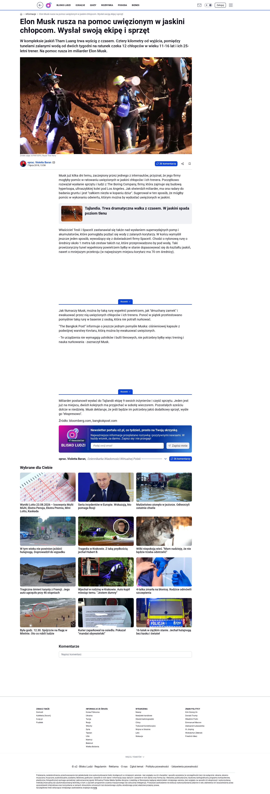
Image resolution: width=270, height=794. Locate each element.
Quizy (93, 5)
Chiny (138, 722)
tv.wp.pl (39, 719)
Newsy (138, 712)
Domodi (39, 712)
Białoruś (89, 743)
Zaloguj (220, 5)
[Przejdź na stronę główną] (40, 7)
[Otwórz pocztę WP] (199, 5)
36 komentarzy (167, 163)
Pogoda (122, 5)
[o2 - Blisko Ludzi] (51, 5)
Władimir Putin (191, 719)
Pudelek (39, 722)
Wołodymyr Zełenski (193, 733)
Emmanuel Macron (193, 722)
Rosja (88, 722)
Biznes (135, 5)
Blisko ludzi (64, 5)
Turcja (88, 719)
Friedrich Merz (191, 736)
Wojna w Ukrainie (143, 729)
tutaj (95, 788)
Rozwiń (124, 302)
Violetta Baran (43, 162)
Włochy (89, 726)
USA (88, 736)
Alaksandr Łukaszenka (194, 726)
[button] (208, 5)
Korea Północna (93, 712)
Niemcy (89, 740)
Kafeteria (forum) (43, 716)
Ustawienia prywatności (184, 766)
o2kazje (80, 5)
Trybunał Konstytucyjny (146, 726)
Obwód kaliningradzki (145, 719)
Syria (88, 729)
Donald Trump (191, 716)
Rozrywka (107, 5)
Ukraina (89, 716)
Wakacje (139, 736)
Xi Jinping (189, 729)
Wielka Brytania (92, 747)
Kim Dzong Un (191, 712)
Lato (137, 733)
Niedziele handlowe (144, 716)
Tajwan (89, 733)
